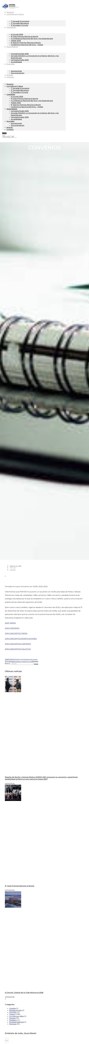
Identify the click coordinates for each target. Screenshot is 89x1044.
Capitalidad (11, 27)
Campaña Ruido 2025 (20, 60)
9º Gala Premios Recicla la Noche (24, 36)
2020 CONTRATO (12, 628)
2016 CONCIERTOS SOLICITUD (18, 649)
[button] (17, 574)
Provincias (12, 1024)
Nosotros (10, 84)
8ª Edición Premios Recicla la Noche (26, 43)
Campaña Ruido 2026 (20, 54)
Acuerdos (12, 1008)
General (13, 570)
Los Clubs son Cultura (15, 14)
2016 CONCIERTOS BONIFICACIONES (21, 639)
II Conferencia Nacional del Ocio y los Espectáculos (32, 38)
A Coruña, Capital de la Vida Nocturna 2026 (24, 993)
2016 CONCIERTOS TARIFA (16, 633)
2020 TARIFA (10, 623)
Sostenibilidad (12, 47)
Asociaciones (16, 71)
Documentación (17, 73)
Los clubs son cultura (16, 1016)
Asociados (11, 64)
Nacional (12, 1018)
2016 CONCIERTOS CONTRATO (18, 644)
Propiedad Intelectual (16, 1022)
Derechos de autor (15, 1010)
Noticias (10, 127)
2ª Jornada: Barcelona (20, 23)
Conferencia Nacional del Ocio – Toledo (27, 45)
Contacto (10, 77)
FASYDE (12, 1012)
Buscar (4, 133)
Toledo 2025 (16, 41)
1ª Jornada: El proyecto (20, 21)
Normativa (12, 1020)
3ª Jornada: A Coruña (19, 25)
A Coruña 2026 (17, 34)
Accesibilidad (16, 62)
